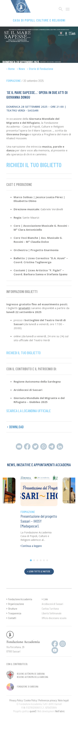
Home (11, 69)
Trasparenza (14, 613)
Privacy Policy (16, 700)
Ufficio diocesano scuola (54, 618)
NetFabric (60, 711)
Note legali (63, 700)
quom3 (33, 711)
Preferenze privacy (47, 700)
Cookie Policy (30, 700)
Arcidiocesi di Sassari (52, 603)
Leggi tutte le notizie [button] (39, 571)
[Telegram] (43, 446)
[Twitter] (35, 446)
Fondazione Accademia (20, 599)
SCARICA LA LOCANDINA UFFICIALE (28, 410)
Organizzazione (16, 603)
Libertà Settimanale (51, 613)
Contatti (12, 618)
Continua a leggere (31, 546)
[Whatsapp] (52, 446)
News (22, 69)
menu (67, 9)
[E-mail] (19, 446)
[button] (30, 560)
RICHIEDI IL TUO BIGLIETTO (33, 164)
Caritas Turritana (50, 608)
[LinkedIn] (59, 446)
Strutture (12, 608)
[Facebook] (27, 446)
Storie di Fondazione (41, 69)
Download (16, 427)
